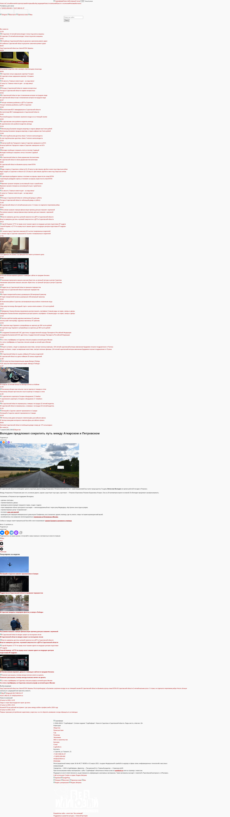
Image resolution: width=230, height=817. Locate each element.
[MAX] (9, 442)
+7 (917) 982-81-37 (18, 8)
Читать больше (182, 688)
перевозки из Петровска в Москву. (46, 517)
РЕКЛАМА (56, 761)
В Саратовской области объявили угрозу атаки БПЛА (99, 688)
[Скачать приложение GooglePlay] (21, 12)
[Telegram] (4, 14)
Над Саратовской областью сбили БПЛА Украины (16, 688)
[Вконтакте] (12, 14)
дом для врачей (13, 512)
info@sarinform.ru (17, 695)
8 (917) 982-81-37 (17, 693)
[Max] (30, 14)
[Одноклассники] (22, 14)
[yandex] (61, 782)
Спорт (55, 744)
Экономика (57, 737)
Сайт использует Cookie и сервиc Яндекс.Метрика (70, 775)
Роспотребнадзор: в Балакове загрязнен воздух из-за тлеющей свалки (57, 688)
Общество (17, 429)
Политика (56, 735)
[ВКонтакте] (1, 442)
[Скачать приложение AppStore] (7, 12)
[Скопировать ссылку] (11, 442)
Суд (54, 732)
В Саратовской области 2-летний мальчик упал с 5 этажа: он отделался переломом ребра (147, 688)
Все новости (4, 29)
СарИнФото (57, 747)
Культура (56, 742)
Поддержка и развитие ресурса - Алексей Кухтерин (70, 816)
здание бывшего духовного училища (58, 521)
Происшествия (58, 730)
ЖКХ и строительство (60, 740)
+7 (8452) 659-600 (6, 8)
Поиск (67, 20)
